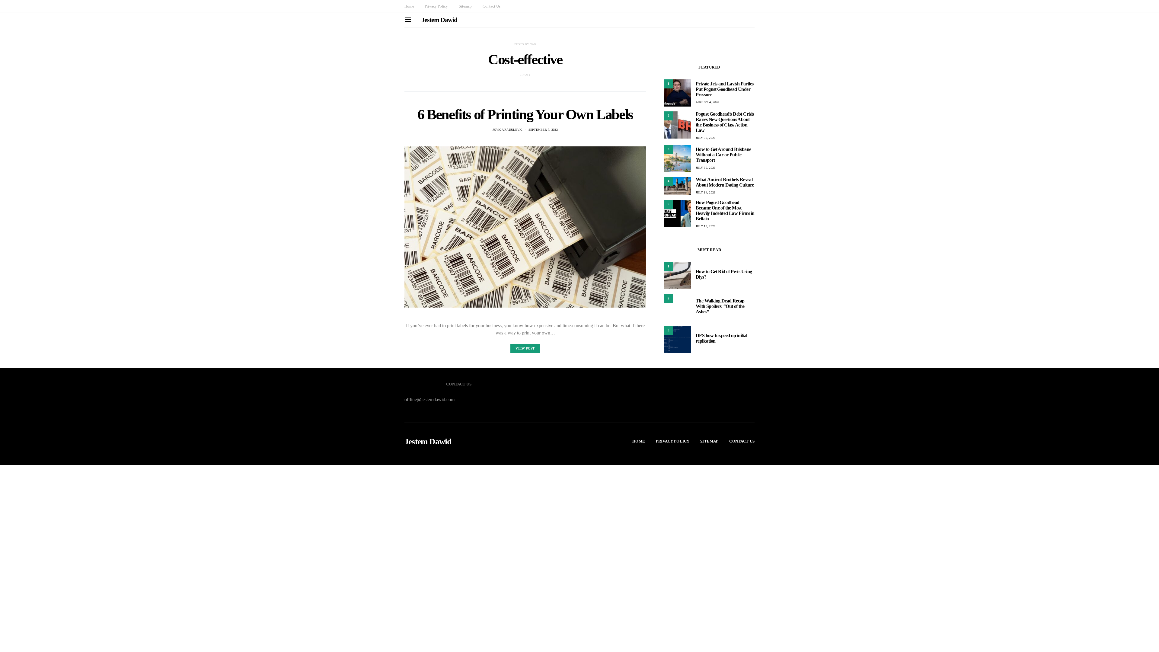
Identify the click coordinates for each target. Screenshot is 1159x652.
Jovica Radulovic (507, 129)
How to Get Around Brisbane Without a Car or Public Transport (723, 155)
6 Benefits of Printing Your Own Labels (525, 114)
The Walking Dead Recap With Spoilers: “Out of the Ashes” (720, 306)
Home (409, 6)
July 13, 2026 (705, 226)
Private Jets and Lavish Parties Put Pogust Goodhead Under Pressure (724, 89)
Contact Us (491, 6)
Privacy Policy (436, 6)
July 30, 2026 (705, 137)
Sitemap (465, 6)
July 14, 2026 (705, 192)
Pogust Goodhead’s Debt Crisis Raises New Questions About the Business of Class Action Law (725, 122)
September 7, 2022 (543, 129)
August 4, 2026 (707, 102)
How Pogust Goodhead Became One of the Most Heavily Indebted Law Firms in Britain (725, 210)
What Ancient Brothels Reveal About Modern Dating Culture (725, 182)
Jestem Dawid (439, 20)
